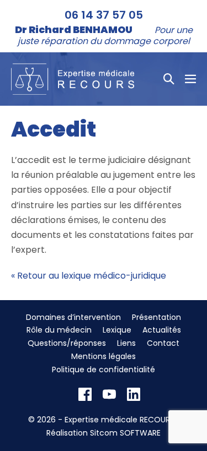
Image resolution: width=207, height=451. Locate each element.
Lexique (117, 329)
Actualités (161, 329)
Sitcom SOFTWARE (125, 432)
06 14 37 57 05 (104, 15)
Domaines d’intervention (73, 317)
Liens (126, 343)
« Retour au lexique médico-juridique (88, 275)
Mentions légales (103, 356)
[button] (168, 78)
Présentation (156, 317)
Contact (163, 343)
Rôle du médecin (59, 329)
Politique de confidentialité (103, 369)
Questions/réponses (67, 343)
